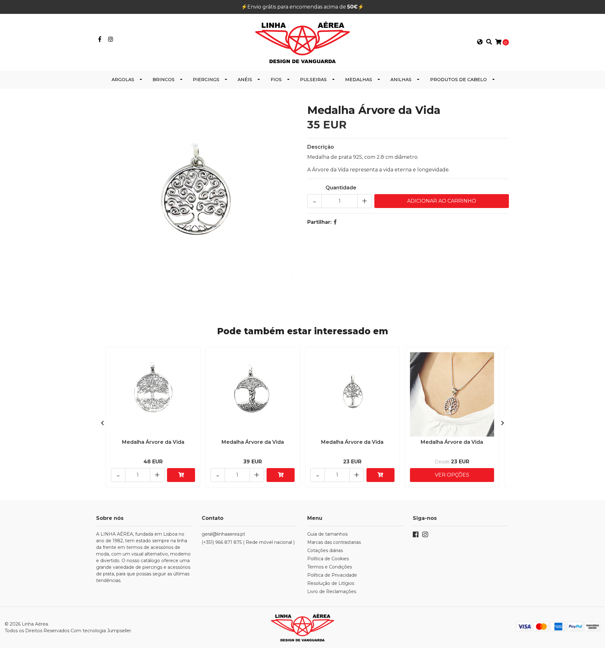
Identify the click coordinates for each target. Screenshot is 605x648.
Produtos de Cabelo (458, 79)
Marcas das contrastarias (334, 542)
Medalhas (358, 79)
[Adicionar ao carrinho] (181, 475)
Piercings (206, 79)
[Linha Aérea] (302, 42)
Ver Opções (452, 475)
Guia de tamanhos (327, 534)
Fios (276, 79)
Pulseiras (313, 79)
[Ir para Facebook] (99, 40)
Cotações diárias (325, 550)
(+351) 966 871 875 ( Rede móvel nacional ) (248, 542)
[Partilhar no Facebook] (335, 222)
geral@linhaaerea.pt (223, 534)
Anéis (245, 79)
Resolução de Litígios (330, 583)
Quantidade (341, 188)
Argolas (123, 79)
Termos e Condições (329, 567)
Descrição (320, 147)
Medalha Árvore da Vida (153, 442)
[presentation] (102, 423)
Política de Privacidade (332, 575)
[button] (480, 42)
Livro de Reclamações (331, 591)
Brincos (164, 79)
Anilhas (401, 79)
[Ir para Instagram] (110, 40)
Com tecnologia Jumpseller (101, 630)
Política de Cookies (328, 559)
